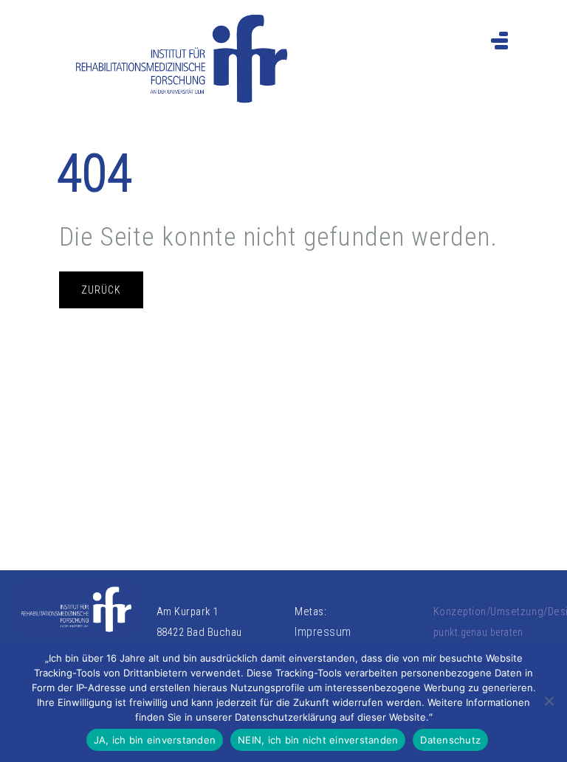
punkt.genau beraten (478, 632)
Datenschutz (450, 740)
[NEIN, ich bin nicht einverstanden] (548, 700)
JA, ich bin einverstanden (155, 740)
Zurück (101, 290)
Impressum (323, 632)
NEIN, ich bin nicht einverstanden (318, 740)
